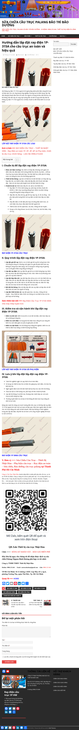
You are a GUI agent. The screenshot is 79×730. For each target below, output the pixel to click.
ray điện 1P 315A (26, 588)
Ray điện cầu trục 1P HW (61, 60)
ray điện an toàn (9, 592)
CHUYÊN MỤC (53, 36)
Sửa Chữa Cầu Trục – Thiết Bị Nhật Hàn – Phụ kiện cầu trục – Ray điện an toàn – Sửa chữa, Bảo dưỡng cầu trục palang (26, 463)
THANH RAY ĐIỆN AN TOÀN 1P (12, 595)
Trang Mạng (6, 651)
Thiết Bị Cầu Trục (40, 36)
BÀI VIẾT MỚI (57, 49)
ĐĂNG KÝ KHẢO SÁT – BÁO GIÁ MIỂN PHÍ (31, 552)
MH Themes (52, 728)
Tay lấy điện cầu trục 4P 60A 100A (64, 64)
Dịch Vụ (62, 36)
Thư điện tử (5, 645)
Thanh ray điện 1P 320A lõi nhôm (63, 57)
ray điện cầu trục (24, 592)
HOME (3, 36)
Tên (3, 640)
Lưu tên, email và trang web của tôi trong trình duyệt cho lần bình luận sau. (27, 657)
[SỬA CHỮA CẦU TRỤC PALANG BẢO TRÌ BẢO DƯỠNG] (39, 17)
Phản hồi (4, 625)
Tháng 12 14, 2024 (10, 55)
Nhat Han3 (21, 55)
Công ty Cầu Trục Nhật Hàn (10, 474)
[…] (16, 704)
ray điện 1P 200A (12, 588)
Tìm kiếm (56, 41)
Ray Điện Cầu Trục (14, 36)
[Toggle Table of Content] (16, 160)
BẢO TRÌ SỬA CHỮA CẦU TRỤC (63, 51)
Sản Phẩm (27, 36)
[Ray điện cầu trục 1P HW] (14, 681)
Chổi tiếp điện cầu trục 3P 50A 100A (64, 67)
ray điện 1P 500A (39, 588)
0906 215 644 (47, 567)
